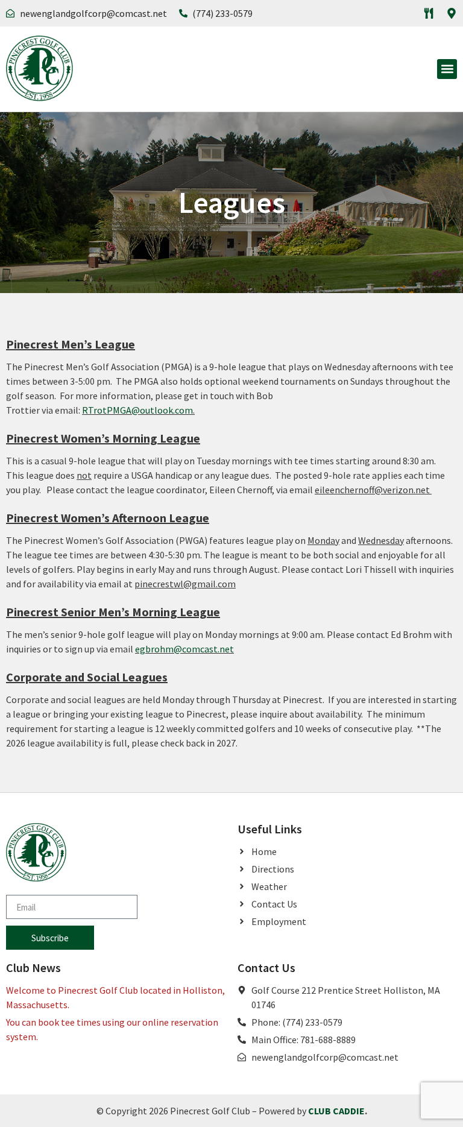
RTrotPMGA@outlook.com (137, 410)
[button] (447, 69)
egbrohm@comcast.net (184, 649)
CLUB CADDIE (336, 1111)
